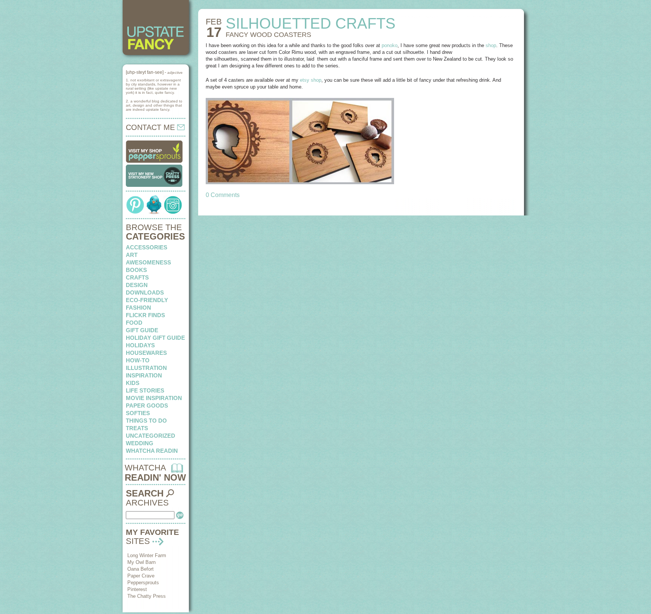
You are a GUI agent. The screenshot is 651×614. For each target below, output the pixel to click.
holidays (140, 345)
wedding (139, 443)
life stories (145, 390)
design (137, 285)
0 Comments (223, 195)
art (132, 255)
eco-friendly (147, 300)
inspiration (144, 375)
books (136, 270)
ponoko (389, 45)
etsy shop (310, 80)
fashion (138, 307)
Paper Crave (140, 576)
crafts (137, 277)
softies (138, 413)
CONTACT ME (151, 127)
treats (137, 428)
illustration (146, 368)
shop (491, 45)
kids (132, 383)
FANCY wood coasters (268, 34)
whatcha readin (152, 451)
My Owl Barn (141, 562)
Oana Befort (140, 569)
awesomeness (148, 262)
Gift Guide (142, 330)
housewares (146, 353)
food (134, 322)
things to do (146, 420)
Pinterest (137, 589)
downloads (145, 292)
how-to (138, 360)
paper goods (147, 405)
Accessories (146, 247)
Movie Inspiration (154, 398)
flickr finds (145, 315)
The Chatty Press (146, 596)
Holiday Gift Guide (155, 337)
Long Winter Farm (146, 555)
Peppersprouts (143, 582)
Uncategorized (150, 435)
